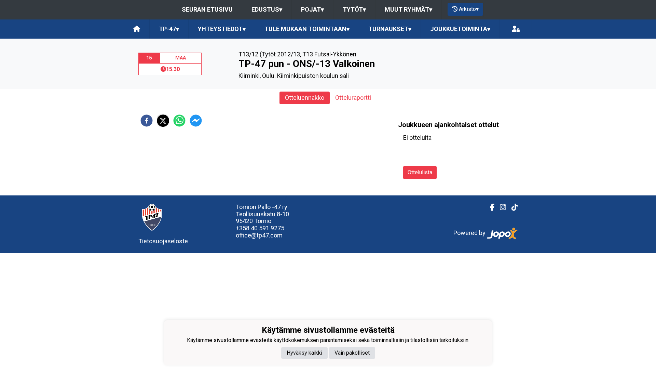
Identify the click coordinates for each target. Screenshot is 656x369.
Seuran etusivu (207, 9)
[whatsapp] (179, 120)
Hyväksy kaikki (304, 353)
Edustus (266, 9)
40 (255, 228)
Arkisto (469, 9)
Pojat (312, 9)
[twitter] (163, 120)
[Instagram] (500, 207)
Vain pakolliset (352, 353)
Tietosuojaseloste (163, 241)
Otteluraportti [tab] (353, 97)
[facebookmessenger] (196, 120)
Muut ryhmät (408, 9)
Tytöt (354, 9)
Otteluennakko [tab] (304, 97)
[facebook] (146, 120)
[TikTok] (512, 207)
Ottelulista (420, 172)
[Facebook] (489, 207)
